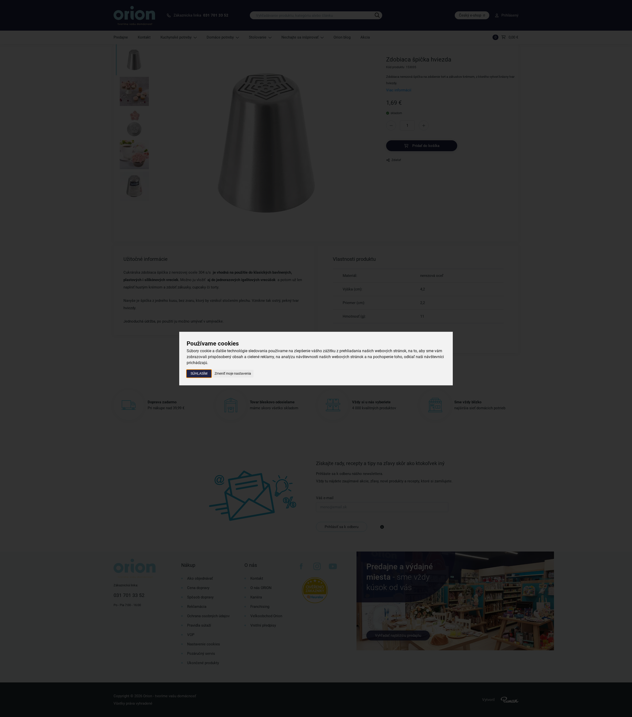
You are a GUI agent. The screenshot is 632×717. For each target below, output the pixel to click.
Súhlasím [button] (199, 373)
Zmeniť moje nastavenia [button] (233, 373)
